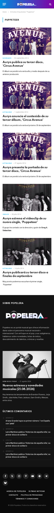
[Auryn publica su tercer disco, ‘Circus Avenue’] (27, 41)
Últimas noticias (37, 491)
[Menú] (4, 4)
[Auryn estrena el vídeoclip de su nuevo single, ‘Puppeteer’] (27, 197)
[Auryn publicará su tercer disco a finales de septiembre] (27, 251)
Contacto (13, 495)
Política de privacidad (31, 495)
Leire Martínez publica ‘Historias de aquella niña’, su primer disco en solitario (28, 433)
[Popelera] (27, 4)
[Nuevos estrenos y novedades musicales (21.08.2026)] (27, 364)
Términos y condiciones (27, 499)
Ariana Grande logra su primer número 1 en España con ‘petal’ (28, 422)
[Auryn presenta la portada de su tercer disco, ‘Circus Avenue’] (27, 146)
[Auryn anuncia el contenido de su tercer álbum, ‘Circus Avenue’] (27, 95)
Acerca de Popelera (16, 491)
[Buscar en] (50, 4)
